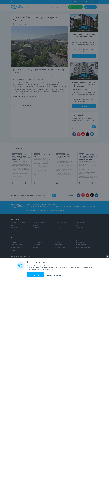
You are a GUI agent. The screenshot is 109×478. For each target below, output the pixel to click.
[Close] (107, 256)
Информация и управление (54, 275)
